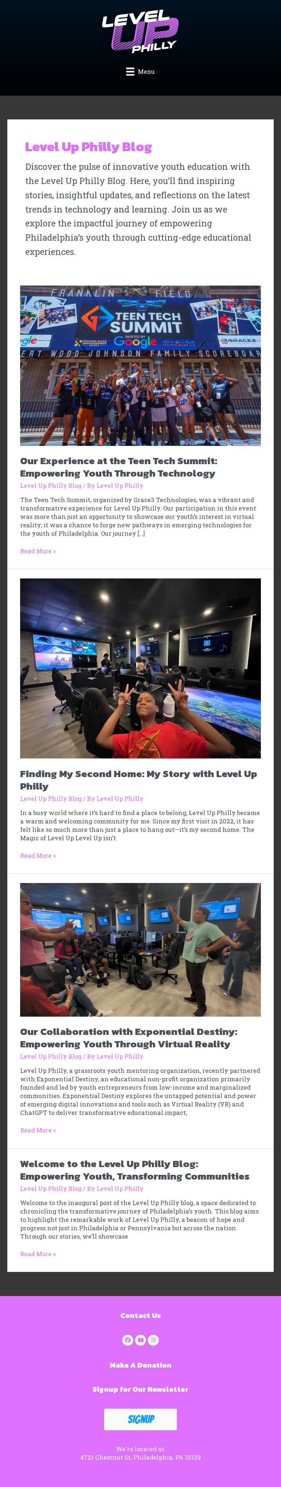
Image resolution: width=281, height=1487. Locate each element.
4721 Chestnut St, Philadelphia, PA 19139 (140, 1457)
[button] (127, 1340)
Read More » (38, 551)
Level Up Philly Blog (51, 485)
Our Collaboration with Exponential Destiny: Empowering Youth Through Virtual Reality (128, 1037)
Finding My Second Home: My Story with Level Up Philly (138, 780)
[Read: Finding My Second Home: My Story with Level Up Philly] (140, 668)
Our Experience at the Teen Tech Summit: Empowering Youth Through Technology (118, 467)
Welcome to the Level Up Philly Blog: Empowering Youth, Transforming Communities (135, 1170)
